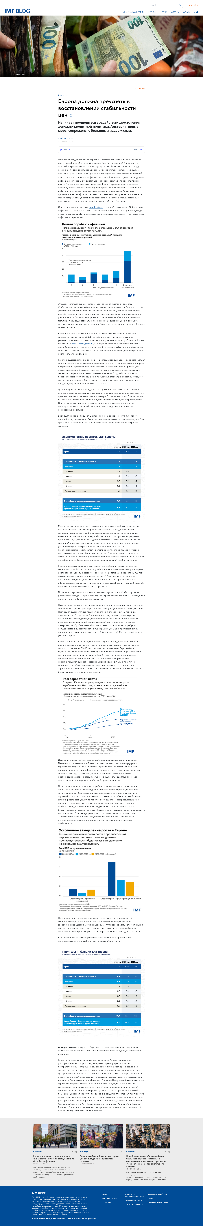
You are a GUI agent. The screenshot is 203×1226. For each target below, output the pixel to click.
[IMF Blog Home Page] (17, 10)
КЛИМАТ (105, 1194)
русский (192, 5)
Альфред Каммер (66, 138)
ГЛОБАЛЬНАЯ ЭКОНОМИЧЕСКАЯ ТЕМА (134, 1195)
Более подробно (60, 1214)
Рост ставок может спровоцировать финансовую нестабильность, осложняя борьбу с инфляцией (53, 1159)
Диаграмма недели (133, 12)
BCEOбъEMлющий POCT (158, 1194)
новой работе (96, 207)
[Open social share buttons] (70, 115)
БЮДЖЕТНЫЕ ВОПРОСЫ (134, 1205)
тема (164, 12)
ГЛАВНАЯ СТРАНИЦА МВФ (158, 1203)
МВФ (196, 12)
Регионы (153, 12)
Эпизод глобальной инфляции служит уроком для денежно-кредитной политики (99, 1159)
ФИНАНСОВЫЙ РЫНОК (133, 1200)
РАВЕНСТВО (106, 1203)
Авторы (175, 12)
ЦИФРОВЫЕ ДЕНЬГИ (109, 1198)
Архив (186, 12)
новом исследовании (82, 344)
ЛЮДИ (150, 1198)
